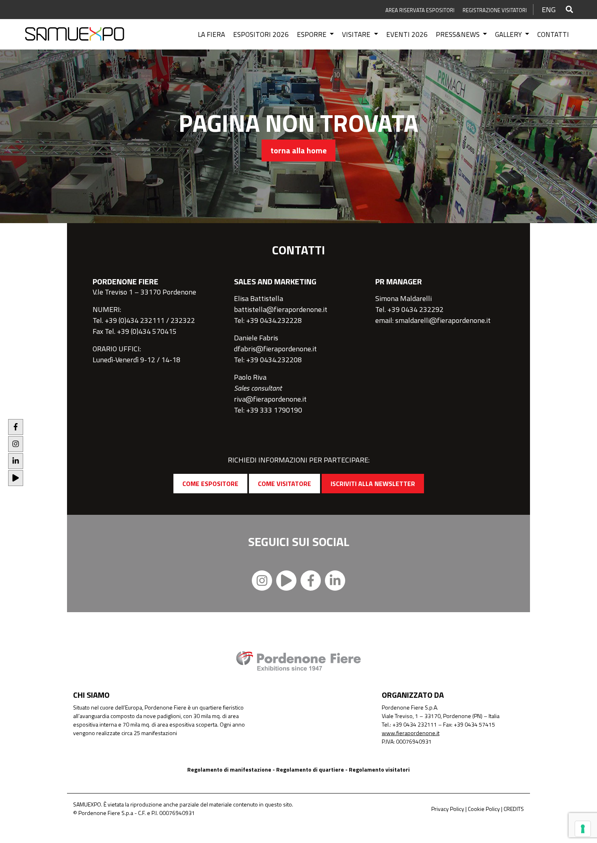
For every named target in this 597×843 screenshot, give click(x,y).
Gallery (509, 34)
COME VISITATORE (284, 483)
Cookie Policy (484, 808)
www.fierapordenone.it (410, 733)
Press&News (458, 34)
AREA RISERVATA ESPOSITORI (419, 10)
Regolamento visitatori (379, 769)
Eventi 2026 (407, 34)
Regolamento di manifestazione (229, 769)
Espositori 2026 (261, 34)
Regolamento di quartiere (310, 769)
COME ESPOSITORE (210, 483)
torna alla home (298, 150)
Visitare (357, 34)
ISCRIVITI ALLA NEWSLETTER (373, 483)
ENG (549, 9)
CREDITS (514, 808)
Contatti (553, 34)
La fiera (211, 34)
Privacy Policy (447, 808)
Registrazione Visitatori (495, 10)
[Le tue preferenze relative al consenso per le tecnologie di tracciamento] (583, 829)
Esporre (312, 34)
